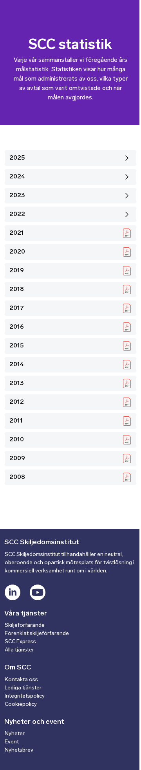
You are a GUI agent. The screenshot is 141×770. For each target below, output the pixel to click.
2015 (16, 346)
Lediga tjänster (23, 688)
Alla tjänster (19, 650)
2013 (16, 383)
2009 (17, 458)
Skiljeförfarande (25, 625)
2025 (17, 158)
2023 (17, 195)
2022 (17, 214)
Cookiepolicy (21, 704)
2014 (16, 365)
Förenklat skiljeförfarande (37, 634)
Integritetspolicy (25, 696)
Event (12, 742)
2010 (16, 440)
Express (26, 642)
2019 (16, 271)
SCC (10, 642)
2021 (16, 233)
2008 (17, 477)
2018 (16, 289)
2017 (16, 308)
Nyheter (15, 734)
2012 (16, 402)
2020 (17, 252)
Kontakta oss (21, 680)
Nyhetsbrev (19, 750)
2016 (16, 327)
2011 (16, 421)
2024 (17, 177)
